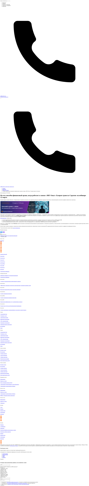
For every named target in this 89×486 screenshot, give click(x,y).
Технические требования (4, 271)
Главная (3, 188)
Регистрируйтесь (3, 218)
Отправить (2, 485)
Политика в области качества (5, 431)
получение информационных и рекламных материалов (17, 483)
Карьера (1, 433)
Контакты (2, 240)
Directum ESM (2, 265)
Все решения (2, 326)
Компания (4, 189)
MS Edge (4, 457)
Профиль (2, 424)
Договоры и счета (3, 315)
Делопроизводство (3, 314)
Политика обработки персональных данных (8, 430)
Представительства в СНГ (5, 360)
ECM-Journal (2, 412)
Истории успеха (3, 350)
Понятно (2, 459)
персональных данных (14, 445)
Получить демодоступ (10, 186)
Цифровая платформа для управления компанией (9, 275)
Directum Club (2, 410)
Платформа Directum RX (3, 254)
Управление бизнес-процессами (6, 324)
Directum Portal (2, 267)
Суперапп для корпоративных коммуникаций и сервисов (10, 281)
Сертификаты (2, 426)
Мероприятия (2, 379)
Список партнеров (3, 355)
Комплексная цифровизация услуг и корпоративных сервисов (11, 301)
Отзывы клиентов (3, 353)
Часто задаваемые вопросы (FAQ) (6, 382)
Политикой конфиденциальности (12, 482)
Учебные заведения (3, 357)
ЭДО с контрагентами (4, 321)
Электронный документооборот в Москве (7, 386)
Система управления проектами (6, 293)
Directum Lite (2, 269)
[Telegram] (2, 232)
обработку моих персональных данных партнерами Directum (18, 484)
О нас (1, 407)
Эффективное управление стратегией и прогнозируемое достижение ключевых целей (15, 285)
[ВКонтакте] (1, 232)
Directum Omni (2, 256)
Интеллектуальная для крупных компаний (10, 289)
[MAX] (4, 232)
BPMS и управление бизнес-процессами (7, 395)
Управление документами (5, 322)
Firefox (3, 455)
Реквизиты (2, 428)
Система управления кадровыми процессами (8, 297)
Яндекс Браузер (5, 454)
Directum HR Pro (2, 263)
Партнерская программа (4, 358)
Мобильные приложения (4, 319)
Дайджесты (2, 403)
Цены (1, 328)
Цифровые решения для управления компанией (8, 235)
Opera (3, 456)
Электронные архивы (4, 317)
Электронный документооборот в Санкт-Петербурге (9, 384)
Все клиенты (2, 366)
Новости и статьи (5, 190)
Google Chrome (5, 453)
